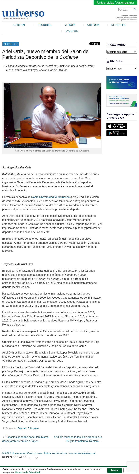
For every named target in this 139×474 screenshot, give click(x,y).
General (19, 25)
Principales (33, 428)
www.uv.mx (88, 453)
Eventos (71, 31)
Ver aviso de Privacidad (27, 472)
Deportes (118, 25)
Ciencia (70, 25)
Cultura (93, 25)
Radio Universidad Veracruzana (50, 197)
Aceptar (115, 470)
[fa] (30, 457)
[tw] (36, 457)
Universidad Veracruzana (115, 2)
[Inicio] (23, 18)
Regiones (44, 25)
